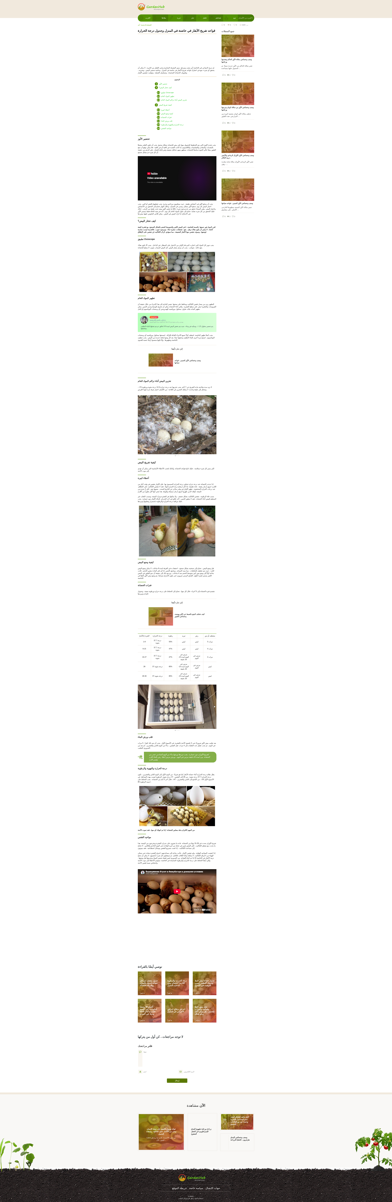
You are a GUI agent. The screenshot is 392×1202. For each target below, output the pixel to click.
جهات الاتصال (212, 1188)
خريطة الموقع (179, 1188)
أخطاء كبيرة (163, 110)
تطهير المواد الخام (165, 96)
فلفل (205, 18)
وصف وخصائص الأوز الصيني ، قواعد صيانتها (188, 362)
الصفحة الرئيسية (146, 25)
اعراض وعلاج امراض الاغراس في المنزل (176, 1010)
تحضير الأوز (161, 84)
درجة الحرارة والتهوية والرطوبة (170, 125)
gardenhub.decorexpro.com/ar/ (155, 7)
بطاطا (164, 18)
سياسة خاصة (196, 1188)
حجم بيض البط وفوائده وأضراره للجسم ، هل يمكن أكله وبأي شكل (204, 1010)
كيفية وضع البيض (165, 114)
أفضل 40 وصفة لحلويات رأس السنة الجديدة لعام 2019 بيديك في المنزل (148, 1010)
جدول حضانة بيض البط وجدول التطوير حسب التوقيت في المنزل (204, 982)
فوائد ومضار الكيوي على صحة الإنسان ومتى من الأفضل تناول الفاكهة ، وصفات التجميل (161, 1131)
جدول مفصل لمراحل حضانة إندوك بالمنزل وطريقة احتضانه (149, 982)
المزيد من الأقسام (245, 18)
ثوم (234, 18)
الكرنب (147, 18)
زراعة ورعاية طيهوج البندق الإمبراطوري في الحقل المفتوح (201, 1131)
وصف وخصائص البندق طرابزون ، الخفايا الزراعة (240, 1138)
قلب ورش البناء (164, 121)
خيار (192, 18)
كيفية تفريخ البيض (164, 105)
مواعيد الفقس (164, 128)
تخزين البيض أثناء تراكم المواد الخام (172, 100)
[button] (214, 424)
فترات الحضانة (164, 117)
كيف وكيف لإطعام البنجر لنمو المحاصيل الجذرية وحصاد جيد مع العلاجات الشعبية (240, 1120)
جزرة (179, 18)
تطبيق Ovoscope (165, 93)
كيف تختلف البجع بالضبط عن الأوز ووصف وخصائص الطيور (190, 615)
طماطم (218, 18)
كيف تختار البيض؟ (164, 88)
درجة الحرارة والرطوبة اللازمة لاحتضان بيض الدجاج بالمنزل (177, 982)
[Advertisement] (177, 50)
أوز (139, 25)
